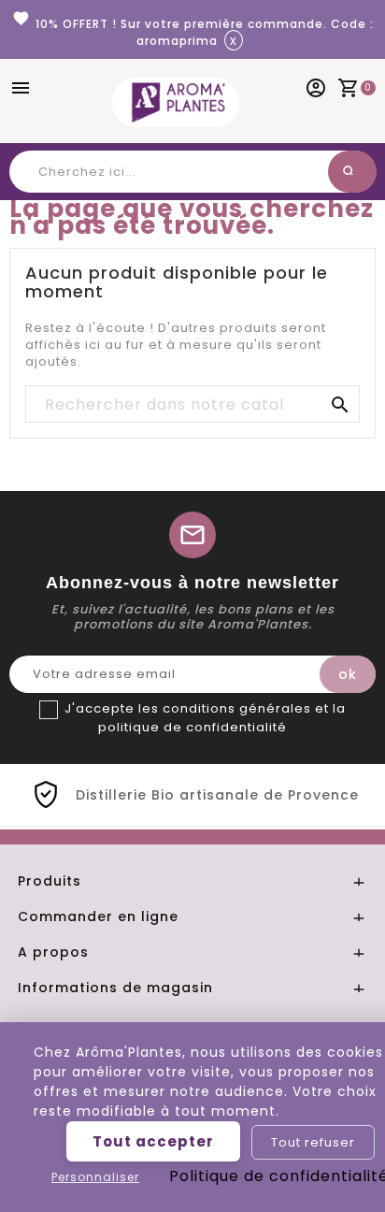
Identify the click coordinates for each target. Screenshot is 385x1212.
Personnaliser (95, 1177)
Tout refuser (313, 1142)
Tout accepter (153, 1141)
